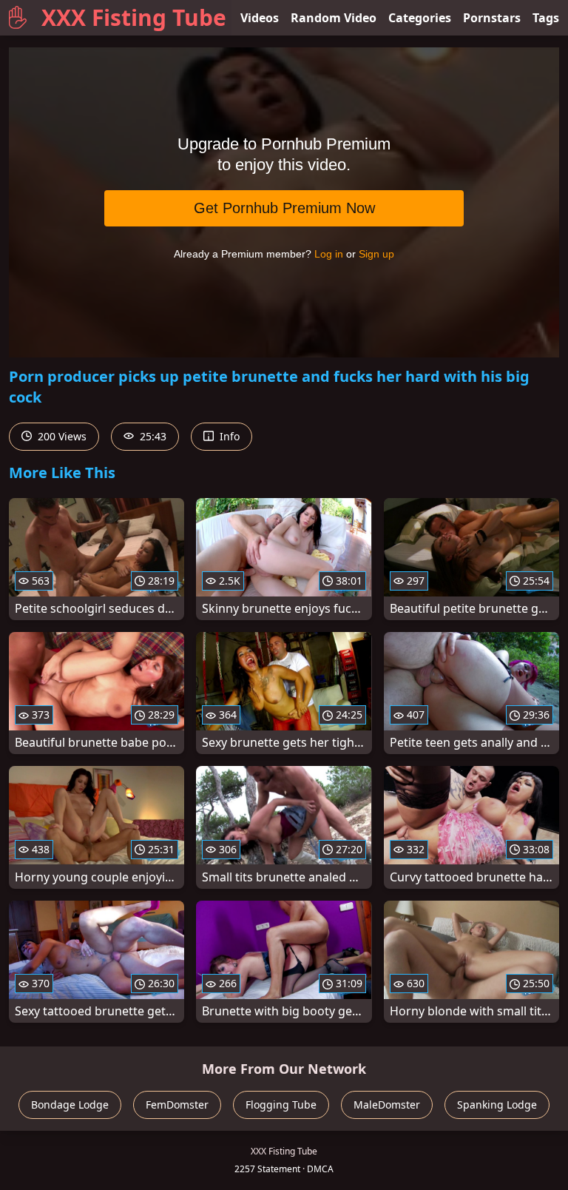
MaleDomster (387, 1104)
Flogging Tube (281, 1104)
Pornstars (492, 18)
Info (228, 436)
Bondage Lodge (70, 1104)
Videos (259, 18)
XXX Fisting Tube (133, 17)
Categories (419, 18)
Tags (545, 18)
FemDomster (177, 1104)
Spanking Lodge (497, 1104)
